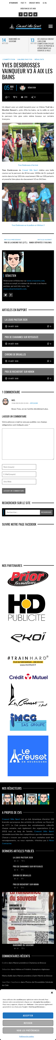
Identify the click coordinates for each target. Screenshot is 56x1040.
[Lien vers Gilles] (43, 799)
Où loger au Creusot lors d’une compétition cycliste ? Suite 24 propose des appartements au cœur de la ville (46, 45)
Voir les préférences (28, 1030)
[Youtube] (35, 14)
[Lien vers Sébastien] (19, 799)
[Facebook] (21, 14)
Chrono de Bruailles (22, 875)
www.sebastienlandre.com (14, 289)
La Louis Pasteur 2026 (23, 857)
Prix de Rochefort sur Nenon (26, 884)
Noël (13, 400)
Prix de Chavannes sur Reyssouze (28, 866)
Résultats (39, 59)
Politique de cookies (26, 1036)
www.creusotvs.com (35, 281)
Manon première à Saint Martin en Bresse (34, 975)
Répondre (34, 403)
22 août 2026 (13, 361)
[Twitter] (30, 14)
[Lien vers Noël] (7, 799)
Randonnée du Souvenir (14, 40)
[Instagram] (26, 14)
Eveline (5, 963)
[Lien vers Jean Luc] (31, 799)
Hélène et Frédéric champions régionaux (32, 969)
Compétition (9, 59)
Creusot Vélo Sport (11, 819)
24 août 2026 (13, 326)
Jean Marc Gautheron (11, 982)
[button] (52, 992)
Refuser (28, 1022)
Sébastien (32, 87)
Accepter (28, 1015)
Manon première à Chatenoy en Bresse (29, 963)
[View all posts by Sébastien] (22, 87)
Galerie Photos (24, 59)
